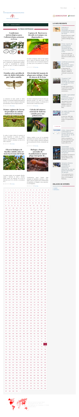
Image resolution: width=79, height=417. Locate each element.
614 (17, 318)
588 (9, 312)
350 (17, 260)
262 (45, 239)
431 (6, 278)
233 (27, 234)
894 (31, 378)
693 (41, 333)
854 (17, 370)
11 (33, 190)
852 (9, 370)
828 (9, 365)
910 (45, 380)
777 (41, 352)
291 (20, 247)
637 (13, 323)
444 (9, 281)
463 (34, 284)
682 (45, 331)
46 (48, 195)
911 (6, 383)
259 (34, 239)
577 (13, 310)
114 (34, 208)
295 (34, 247)
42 (35, 195)
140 (38, 213)
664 (24, 328)
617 (27, 318)
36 (17, 195)
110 (20, 208)
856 (24, 370)
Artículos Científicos (15, 24)
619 (34, 318)
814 (45, 359)
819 (20, 362)
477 (41, 286)
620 (38, 318)
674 (17, 331)
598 (45, 312)
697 (13, 336)
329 (27, 255)
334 (45, 255)
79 (11, 203)
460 (24, 284)
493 (13, 291)
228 (9, 234)
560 (38, 304)
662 (17, 328)
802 (45, 357)
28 (39, 192)
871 (34, 372)
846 (31, 367)
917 (27, 383)
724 (24, 341)
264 (9, 242)
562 (45, 304)
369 (41, 263)
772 (24, 352)
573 (41, 307)
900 (9, 380)
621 (41, 318)
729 (41, 341)
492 (9, 291)
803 (6, 359)
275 (6, 244)
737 (27, 344)
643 (34, 323)
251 (6, 239)
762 (31, 349)
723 (20, 341)
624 (9, 320)
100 (30, 205)
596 (38, 312)
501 (41, 291)
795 (20, 357)
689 (27, 333)
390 (31, 268)
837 (41, 365)
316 (24, 252)
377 (27, 265)
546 (31, 302)
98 (23, 205)
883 (34, 375)
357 (41, 260)
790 (45, 354)
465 (41, 284)
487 (34, 289)
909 (41, 380)
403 (34, 271)
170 (17, 221)
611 (6, 318)
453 (41, 281)
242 (17, 237)
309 (41, 250)
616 (24, 318)
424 (24, 276)
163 (34, 218)
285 (41, 244)
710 (17, 338)
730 (45, 341)
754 (45, 346)
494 (17, 291)
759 (20, 349)
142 (45, 213)
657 (41, 325)
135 (20, 213)
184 (24, 223)
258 (31, 239)
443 (6, 281)
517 (13, 297)
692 (38, 333)
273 (41, 242)
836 (38, 365)
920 (38, 383)
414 (31, 273)
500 (38, 291)
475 (34, 286)
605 (27, 315)
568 (24, 307)
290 (17, 247)
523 (34, 297)
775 (34, 352)
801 (41, 357)
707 (6, 338)
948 (9, 391)
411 (20, 273)
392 (38, 268)
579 (20, 310)
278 (17, 244)
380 (38, 265)
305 (27, 250)
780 (9, 354)
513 (41, 294)
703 (34, 336)
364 (24, 263)
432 (9, 278)
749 (27, 346)
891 (20, 378)
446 (17, 281)
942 (31, 388)
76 (48, 200)
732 (9, 344)
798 (31, 357)
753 (41, 346)
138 (31, 213)
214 (45, 229)
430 (45, 276)
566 (17, 307)
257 (27, 239)
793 (13, 357)
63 (8, 200)
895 (34, 378)
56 (32, 197)
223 (34, 231)
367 (34, 263)
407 (6, 273)
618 (31, 318)
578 (17, 310)
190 (45, 223)
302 (17, 250)
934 (45, 385)
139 (34, 213)
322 (45, 252)
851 (6, 370)
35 (14, 195)
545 (27, 302)
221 (27, 231)
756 (9, 349)
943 (34, 388)
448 (24, 281)
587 (6, 312)
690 (31, 333)
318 (31, 252)
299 (6, 250)
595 (34, 312)
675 (20, 331)
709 (13, 338)
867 (20, 372)
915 (20, 383)
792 (9, 357)
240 (9, 237)
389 (27, 268)
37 (20, 195)
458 (17, 284)
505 (13, 294)
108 (13, 208)
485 (27, 289)
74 (42, 200)
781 (13, 354)
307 (34, 250)
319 (34, 252)
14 (42, 190)
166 (45, 218)
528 (9, 299)
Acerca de (12, 7)
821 (27, 362)
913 (13, 383)
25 (29, 192)
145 (13, 216)
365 (27, 263)
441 (41, 278)
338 (17, 257)
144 (9, 216)
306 (31, 250)
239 (6, 237)
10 (30, 190)
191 (6, 226)
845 (27, 367)
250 (45, 237)
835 (34, 365)
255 (20, 239)
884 (38, 375)
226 (45, 231)
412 (24, 273)
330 (31, 255)
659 (6, 328)
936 (9, 388)
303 (20, 250)
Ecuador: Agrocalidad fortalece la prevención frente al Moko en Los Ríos (68, 97)
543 (20, 302)
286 (45, 244)
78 (8, 203)
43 (39, 195)
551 (6, 304)
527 (6, 299)
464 (38, 284)
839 (6, 367)
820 (24, 362)
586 (45, 310)
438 (31, 278)
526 (45, 297)
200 (38, 226)
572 (38, 307)
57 (35, 197)
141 (41, 213)
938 (17, 388)
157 (13, 218)
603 (20, 315)
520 (24, 297)
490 (45, 289)
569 (27, 307)
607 (34, 315)
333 (41, 255)
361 (13, 263)
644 (38, 323)
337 (13, 257)
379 (34, 265)
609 (41, 315)
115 (37, 208)
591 (20, 312)
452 (38, 281)
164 (38, 218)
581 (27, 310)
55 (29, 197)
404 (38, 271)
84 (26, 203)
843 (20, 367)
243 (20, 237)
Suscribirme (21, 12)
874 (45, 372)
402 (31, 271)
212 (38, 229)
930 (31, 385)
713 (27, 338)
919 (34, 383)
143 (6, 216)
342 (31, 257)
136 (24, 213)
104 (44, 205)
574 (45, 307)
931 (34, 385)
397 (13, 271)
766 (45, 349)
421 (13, 276)
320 (38, 252)
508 (24, 294)
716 (38, 338)
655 (34, 325)
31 (48, 192)
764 (38, 349)
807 (20, 359)
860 (38, 370)
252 (9, 239)
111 (23, 208)
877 (13, 375)
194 (17, 226)
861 (41, 370)
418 (45, 273)
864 (9, 372)
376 (24, 265)
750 (31, 346)
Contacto (19, 7)
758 (17, 349)
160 (24, 218)
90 (45, 203)
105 (48, 205)
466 (45, 284)
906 (31, 380)
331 (34, 255)
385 (13, 268)
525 (41, 297)
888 (9, 378)
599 (6, 315)
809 (27, 359)
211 (34, 229)
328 (24, 255)
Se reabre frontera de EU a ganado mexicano (68, 113)
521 (27, 297)
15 (45, 190)
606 (31, 315)
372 (9, 265)
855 (20, 370)
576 (9, 310)
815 (6, 362)
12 (36, 190)
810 (31, 359)
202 (45, 226)
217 (13, 231)
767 (6, 352)
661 (13, 328)
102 (37, 205)
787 (34, 354)
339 (20, 257)
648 (9, 325)
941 (27, 388)
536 (38, 299)
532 (24, 299)
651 (20, 325)
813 (41, 359)
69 (26, 200)
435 (20, 278)
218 (17, 231)
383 (6, 268)
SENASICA (56, 189)
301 (13, 250)
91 (48, 203)
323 (6, 255)
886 (45, 375)
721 (13, 341)
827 (6, 365)
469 (13, 286)
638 (17, 323)
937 (13, 388)
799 (34, 357)
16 (48, 190)
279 (20, 244)
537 (41, 299)
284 (38, 244)
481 (13, 289)
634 (45, 320)
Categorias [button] (8, 12)
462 (31, 284)
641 (27, 323)
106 (6, 208)
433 (13, 278)
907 (34, 380)
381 (41, 265)
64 (11, 200)
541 (13, 302)
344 (38, 257)
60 (45, 197)
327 (20, 255)
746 (17, 346)
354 (31, 260)
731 (6, 344)
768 (9, 352)
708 (9, 338)
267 (20, 242)
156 (9, 218)
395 (6, 271)
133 (13, 213)
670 (45, 328)
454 (45, 281)
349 (13, 260)
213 (41, 229)
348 (9, 260)
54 (26, 197)
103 (41, 205)
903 (20, 380)
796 (24, 357)
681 (41, 331)
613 (13, 318)
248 (38, 237)
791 (6, 357)
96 (17, 205)
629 (27, 320)
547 (34, 302)
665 (27, 328)
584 (38, 310)
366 (31, 263)
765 (41, 349)
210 (31, 229)
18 (8, 192)
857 (27, 370)
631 (34, 320)
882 (31, 375)
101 (34, 205)
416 (38, 273)
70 (29, 200)
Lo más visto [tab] (57, 126)
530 (17, 299)
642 (31, 323)
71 (32, 200)
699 (20, 336)
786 (31, 354)
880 (24, 375)
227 (6, 234)
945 (41, 388)
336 (9, 257)
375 (20, 265)
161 (27, 218)
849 (41, 367)
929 (27, 385)
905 (27, 380)
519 (20, 297)
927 (20, 385)
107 (9, 208)
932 (38, 385)
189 (41, 223)
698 (17, 336)
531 (20, 299)
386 (17, 268)
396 (9, 271)
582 (31, 310)
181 (13, 223)
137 (27, 213)
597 (41, 312)
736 (24, 344)
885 (41, 375)
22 (20, 192)
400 (24, 271)
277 (13, 244)
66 (17, 200)
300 (9, 250)
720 (9, 341)
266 (17, 242)
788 (38, 354)
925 (13, 385)
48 (8, 197)
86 (32, 203)
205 (13, 229)
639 (20, 323)
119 (6, 210)
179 (6, 223)
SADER (55, 188)
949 (13, 391)
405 (41, 271)
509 (27, 294)
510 (31, 294)
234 (31, 234)
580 (24, 310)
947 (6, 391)
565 (13, 307)
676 (24, 331)
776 (38, 352)
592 (24, 312)
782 (17, 354)
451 (34, 281)
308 (38, 250)
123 (20, 210)
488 (38, 289)
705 (41, 336)
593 (27, 312)
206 (17, 229)
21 (17, 192)
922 (45, 383)
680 (38, 331)
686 (17, 333)
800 (38, 357)
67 (20, 200)
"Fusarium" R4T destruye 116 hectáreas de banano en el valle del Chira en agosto (67, 81)
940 (24, 388)
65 (14, 200)
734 (17, 344)
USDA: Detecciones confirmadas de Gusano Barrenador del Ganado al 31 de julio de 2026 (67, 133)
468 (9, 286)
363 (20, 263)
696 (9, 336)
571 (34, 307)
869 (27, 372)
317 (27, 252)
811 (34, 359)
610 (45, 315)
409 (13, 273)
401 (27, 271)
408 (9, 273)
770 (17, 352)
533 (27, 299)
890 (17, 378)
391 (34, 268)
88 (39, 203)
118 (48, 208)
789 (41, 354)
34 (11, 195)
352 (24, 260)
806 (17, 359)
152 (38, 216)
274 (45, 242)
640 (24, 323)
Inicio (5, 7)
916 (24, 383)
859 (34, 370)
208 (24, 229)
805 (13, 359)
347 (6, 260)
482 (17, 289)
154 (45, 216)
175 (34, 221)
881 (27, 375)
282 (31, 244)
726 (31, 341)
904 (24, 380)
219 (20, 231)
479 (6, 289)
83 (23, 203)
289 (13, 247)
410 (17, 273)
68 (23, 200)
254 (17, 239)
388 (24, 268)
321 (41, 252)
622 (45, 318)
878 (17, 375)
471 (20, 286)
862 (45, 370)
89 (42, 203)
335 (6, 257)
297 (41, 247)
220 (24, 231)
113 (30, 208)
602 (17, 315)
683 (6, 333)
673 (13, 331)
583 (34, 310)
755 (6, 349)
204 (9, 229)
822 (31, 362)
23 (23, 192)
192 (9, 226)
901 (13, 380)
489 (41, 289)
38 (23, 195)
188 (38, 223)
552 (9, 304)
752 (38, 346)
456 (9, 284)
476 (38, 286)
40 (29, 195)
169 (13, 221)
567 (20, 307)
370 (45, 263)
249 (41, 237)
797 (27, 357)
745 (13, 346)
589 (13, 312)
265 (13, 242)
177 (41, 221)
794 (17, 357)
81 (17, 203)
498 (31, 291)
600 (9, 315)
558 (31, 304)
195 (20, 226)
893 (27, 378)
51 (17, 197)
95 (14, 205)
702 (31, 336)
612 (9, 318)
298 (45, 247)
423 (20, 276)
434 (17, 278)
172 (24, 221)
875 (6, 375)
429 (41, 276)
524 (38, 297)
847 (34, 367)
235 (34, 234)
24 (26, 192)
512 (38, 294)
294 (31, 247)
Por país (12, 12)
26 (32, 192)
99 (26, 205)
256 (24, 239)
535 (34, 299)
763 (34, 349)
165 (41, 218)
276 (9, 244)
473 (27, 286)
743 (6, 346)
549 (41, 302)
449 (27, 281)
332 (38, 255)
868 (24, 372)
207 (20, 229)
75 (45, 200)
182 (17, 223)
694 (45, 333)
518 (17, 297)
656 (38, 325)
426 (31, 276)
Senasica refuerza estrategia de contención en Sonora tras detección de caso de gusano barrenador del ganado (68, 167)
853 (13, 370)
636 (9, 323)
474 (31, 286)
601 (13, 315)
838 (45, 365)
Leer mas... (13, 69)
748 (24, 346)
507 (20, 294)
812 (38, 359)
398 (17, 271)
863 (6, 372)
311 (6, 252)
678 (31, 331)
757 (13, 349)
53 (23, 197)
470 (17, 286)
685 (13, 333)
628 (24, 320)
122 (17, 210)
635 (6, 323)
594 (31, 312)
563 (6, 307)
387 (20, 268)
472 (24, 286)
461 (27, 284)
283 (34, 244)
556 (24, 304)
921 (41, 383)
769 (13, 352)
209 (27, 229)
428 (38, 276)
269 (27, 242)
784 (24, 354)
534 (31, 299)
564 (9, 307)
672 (9, 331)
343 (34, 257)
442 (45, 278)
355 (34, 260)
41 (32, 195)
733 (13, 344)
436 (24, 278)
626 (17, 320)
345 (41, 257)
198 (31, 226)
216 (9, 231)
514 (45, 294)
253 (13, 239)
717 (41, 338)
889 (13, 378)
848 (38, 367)
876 (9, 375)
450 (31, 281)
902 (17, 380)
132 (9, 213)
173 (27, 221)
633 (41, 320)
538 (45, 299)
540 (9, 302)
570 (31, 307)
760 (24, 349)
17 (5, 192)
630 (31, 320)
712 (24, 338)
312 (9, 252)
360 (9, 263)
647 (6, 325)
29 (42, 192)
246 (31, 237)
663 (20, 328)
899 (6, 380)
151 (34, 216)
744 (9, 346)
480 (9, 289)
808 (24, 359)
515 (6, 297)
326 (17, 255)
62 (5, 200)
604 (24, 315)
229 (13, 234)
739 (34, 344)
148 (24, 216)
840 (9, 367)
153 (41, 216)
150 (31, 216)
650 (17, 325)
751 (34, 346)
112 (27, 208)
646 (45, 323)
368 (38, 263)
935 (6, 388)
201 (41, 226)
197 (27, 226)
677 (27, 331)
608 (38, 315)
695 (6, 336)
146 (17, 216)
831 (20, 365)
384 (9, 268)
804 (9, 359)
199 (34, 226)
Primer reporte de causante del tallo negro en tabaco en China (67, 47)
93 (8, 205)
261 (41, 239)
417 (41, 273)
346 (45, 257)
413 (27, 273)
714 (31, 338)
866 (17, 372)
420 (9, 276)
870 (31, 372)
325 (13, 255)
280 (24, 244)
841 (13, 367)
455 (6, 284)
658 (45, 325)
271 (34, 242)
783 (20, 354)
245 (27, 237)
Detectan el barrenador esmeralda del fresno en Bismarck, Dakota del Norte (67, 30)
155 (6, 218)
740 (38, 344)
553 (13, 304)
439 (34, 278)
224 (38, 231)
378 (31, 265)
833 (27, 365)
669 (41, 328)
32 (5, 195)
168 (9, 221)
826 (45, 362)
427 (34, 276)
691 (34, 333)
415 (34, 273)
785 (27, 354)
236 (38, 234)
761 (27, 349)
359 (6, 263)
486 (31, 289)
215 (6, 231)
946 (45, 388)
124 (24, 210)
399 (20, 271)
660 (9, 328)
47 (5, 197)
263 (6, 242)
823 (34, 362)
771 (20, 352)
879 (20, 375)
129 (41, 210)
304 (24, 250)
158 (17, 218)
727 (34, 341)
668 (38, 328)
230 (17, 234)
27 (35, 192)
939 (20, 388)
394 (45, 268)
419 (6, 276)
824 (38, 362)
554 (17, 304)
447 (20, 281)
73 (39, 200)
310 (45, 250)
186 (31, 223)
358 (45, 260)
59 (42, 197)
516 (9, 297)
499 (34, 291)
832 (24, 365)
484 (24, 289)
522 (31, 297)
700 (24, 336)
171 (20, 221)
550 (45, 302)
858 (31, 370)
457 (13, 284)
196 (24, 226)
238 (45, 234)
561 (41, 304)
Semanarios (16, 12)
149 (27, 216)
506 (17, 294)
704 (38, 336)
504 (9, 294)
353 (27, 260)
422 (17, 276)
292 (24, 247)
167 (6, 221)
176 (38, 221)
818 (17, 362)
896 (38, 378)
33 (8, 195)
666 (31, 328)
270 (31, 242)
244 (24, 237)
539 (6, 302)
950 (17, 391)
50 (14, 197)
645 (41, 323)
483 (20, 289)
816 (9, 362)
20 (14, 192)
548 (38, 302)
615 (20, 318)
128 (38, 210)
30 (45, 192)
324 (9, 255)
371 (6, 265)
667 (34, 328)
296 (38, 247)
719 (6, 341)
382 (45, 265)
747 (20, 346)
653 (27, 325)
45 (45, 195)
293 (27, 247)
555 (20, 304)
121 (13, 210)
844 (24, 367)
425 (27, 276)
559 (34, 304)
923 (6, 385)
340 (24, 257)
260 (38, 239)
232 (24, 234)
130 (45, 210)
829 (13, 365)
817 (13, 362)
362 (17, 263)
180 (9, 223)
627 (20, 320)
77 (5, 203)
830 (17, 365)
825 (41, 362)
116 (41, 208)
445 (13, 281)
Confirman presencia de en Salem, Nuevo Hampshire (67, 64)
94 (11, 205)
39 (26, 195)
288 (9, 247)
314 (17, 252)
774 (31, 352)
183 (20, 223)
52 (20, 197)
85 (29, 203)
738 (31, 344)
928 (24, 385)
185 (27, 223)
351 (20, 260)
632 (38, 320)
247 (34, 237)
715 (34, 338)
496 (24, 291)
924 (9, 385)
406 (45, 271)
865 (13, 372)
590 (17, 312)
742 (45, 344)
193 (13, 226)
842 (17, 367)
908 (38, 380)
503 (6, 294)
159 (20, 218)
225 (41, 231)
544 (24, 302)
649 (13, 325)
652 (24, 325)
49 (11, 197)
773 (27, 352)
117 (44, 208)
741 (41, 344)
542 (17, 302)
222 (31, 231)
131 (6, 213)
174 (31, 221)
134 (17, 213)
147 (20, 216)
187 (34, 223)
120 (9, 210)
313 (13, 252)
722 (17, 341)
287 (6, 247)
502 (45, 291)
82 (20, 203)
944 (38, 388)
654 (31, 325)
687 (20, 333)
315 (20, 252)
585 (41, 310)
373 (13, 265)
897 (41, 378)
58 (39, 197)
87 (35, 203)
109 (17, 208)
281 (27, 244)
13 (39, 190)
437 (27, 278)
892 (24, 378)
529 (13, 299)
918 (31, 383)
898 (45, 378)
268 (24, 242)
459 (20, 284)
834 (31, 365)
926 (17, 385)
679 (34, 331)
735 (20, 344)
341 (27, 257)
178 (45, 221)
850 (45, 367)
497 (27, 291)
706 (45, 336)
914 (17, 383)
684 (9, 333)
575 (6, 310)
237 (41, 234)
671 (6, 331)
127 (34, 210)
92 (5, 205)
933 (41, 385)
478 (45, 286)
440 (38, 278)
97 (20, 205)
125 (27, 210)
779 (6, 354)
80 (14, 203)
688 (24, 333)
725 (27, 341)
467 (6, 286)
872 (38, 372)
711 (20, 338)
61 (48, 197)
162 (31, 218)
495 (20, 291)
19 (11, 192)
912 (9, 383)
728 (38, 341)
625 (13, 320)
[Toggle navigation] (3, 11)
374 (17, 265)
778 (45, 352)
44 (42, 195)
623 (6, 320)
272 (38, 242)
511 (34, 294)
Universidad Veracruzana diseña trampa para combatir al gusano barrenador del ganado (68, 150)
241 (13, 237)
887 (6, 378)
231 (20, 234)
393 (41, 268)
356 (38, 260)
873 (41, 372)
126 (31, 210)
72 (35, 200)
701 (27, 336)
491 (6, 291)
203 (6, 229)
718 (45, 338)
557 (27, 304)
